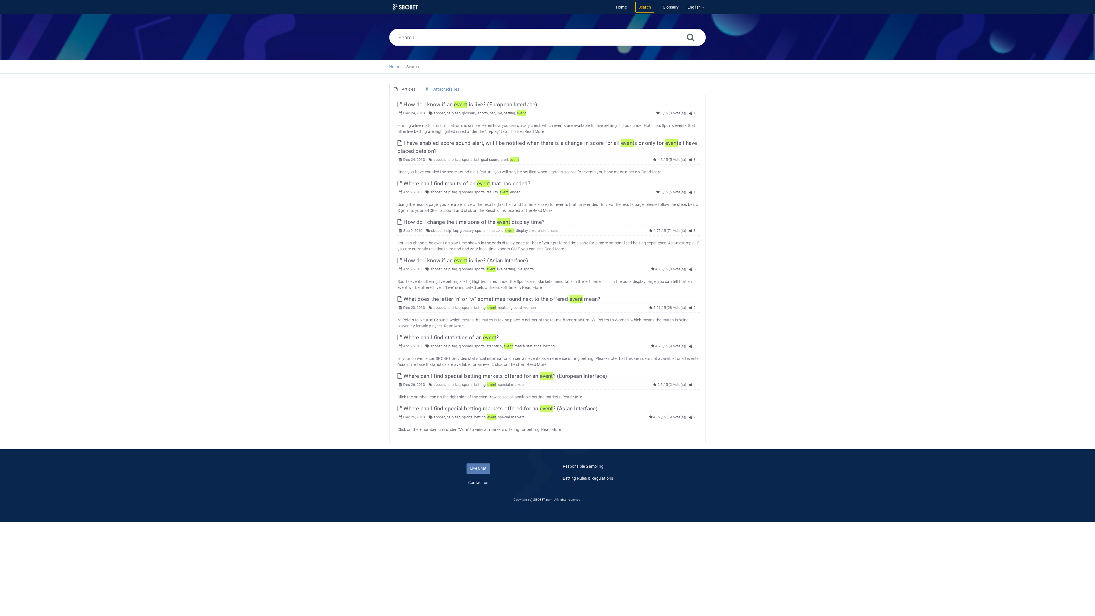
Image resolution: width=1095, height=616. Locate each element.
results (492, 192)
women (529, 307)
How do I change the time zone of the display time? (473, 222)
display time (526, 230)
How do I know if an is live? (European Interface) (469, 104)
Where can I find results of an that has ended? (466, 183)
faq (458, 113)
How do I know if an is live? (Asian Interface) (465, 260)
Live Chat (478, 468)
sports (482, 113)
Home (394, 66)
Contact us (478, 482)
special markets (511, 384)
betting (509, 113)
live (499, 113)
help (450, 113)
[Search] (690, 37)
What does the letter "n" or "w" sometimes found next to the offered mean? (501, 299)
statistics (494, 346)
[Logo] (405, 7)
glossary (469, 113)
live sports (525, 269)
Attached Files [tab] (446, 89)
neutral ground (510, 307)
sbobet (439, 113)
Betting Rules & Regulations (588, 478)
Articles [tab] (408, 89)
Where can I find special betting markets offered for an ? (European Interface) (504, 376)
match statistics (528, 346)
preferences (548, 230)
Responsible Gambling (583, 466)
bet (492, 113)
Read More (534, 131)
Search (412, 66)
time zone (495, 230)
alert (504, 159)
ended (515, 192)
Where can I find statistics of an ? (450, 337)
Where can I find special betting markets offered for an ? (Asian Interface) (500, 408)
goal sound (490, 159)
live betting (506, 269)
